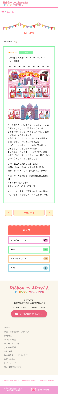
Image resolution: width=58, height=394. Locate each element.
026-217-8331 (14, 390)
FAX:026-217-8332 (38, 307)
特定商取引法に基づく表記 (16, 355)
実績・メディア (22, 332)
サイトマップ (10, 363)
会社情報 (8, 351)
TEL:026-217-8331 (20, 307)
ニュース (10, 12)
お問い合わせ (43, 390)
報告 (29, 249)
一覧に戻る (29, 212)
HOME (7, 328)
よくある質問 (10, 347)
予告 (28, 268)
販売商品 (8, 335)
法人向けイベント (12, 343)
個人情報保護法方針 (13, 367)
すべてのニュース (29, 240)
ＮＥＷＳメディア (29, 259)
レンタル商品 (10, 339)
